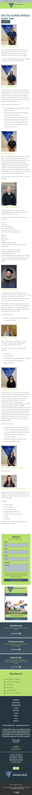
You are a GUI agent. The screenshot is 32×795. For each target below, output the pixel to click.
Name (6, 542)
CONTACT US (16, 721)
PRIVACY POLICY (7, 787)
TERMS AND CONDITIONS (19, 787)
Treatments (16, 707)
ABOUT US (16, 715)
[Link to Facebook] (14, 768)
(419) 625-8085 (27, 1)
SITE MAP (28, 787)
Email (6, 549)
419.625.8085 (16, 742)
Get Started (16, 631)
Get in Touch (16, 665)
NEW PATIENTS (16, 710)
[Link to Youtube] (17, 768)
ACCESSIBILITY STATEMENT (17, 788)
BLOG (16, 718)
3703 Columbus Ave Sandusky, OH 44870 (16, 748)
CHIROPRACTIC (16, 700)
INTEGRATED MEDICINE (16, 705)
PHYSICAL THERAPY (16, 702)
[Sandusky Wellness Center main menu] (1, 1)
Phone (6, 555)
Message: (7, 562)
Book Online (5, 22)
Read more (16, 647)
